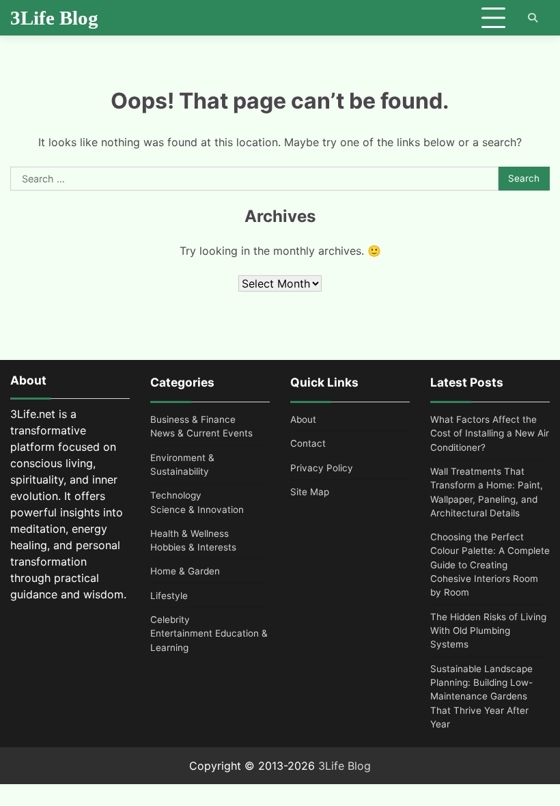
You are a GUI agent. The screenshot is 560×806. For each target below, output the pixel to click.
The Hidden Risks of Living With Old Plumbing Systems (488, 630)
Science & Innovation (197, 509)
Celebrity (170, 619)
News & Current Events (201, 433)
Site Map (309, 491)
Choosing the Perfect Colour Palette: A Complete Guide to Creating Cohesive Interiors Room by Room (490, 564)
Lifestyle (169, 595)
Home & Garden (185, 571)
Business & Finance (193, 419)
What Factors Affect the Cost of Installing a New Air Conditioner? (489, 433)
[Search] (532, 18)
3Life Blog (54, 18)
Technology (175, 495)
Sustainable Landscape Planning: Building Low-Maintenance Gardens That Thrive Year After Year (481, 696)
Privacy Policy (321, 467)
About (303, 419)
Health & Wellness (189, 533)
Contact (308, 443)
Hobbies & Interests (193, 547)
